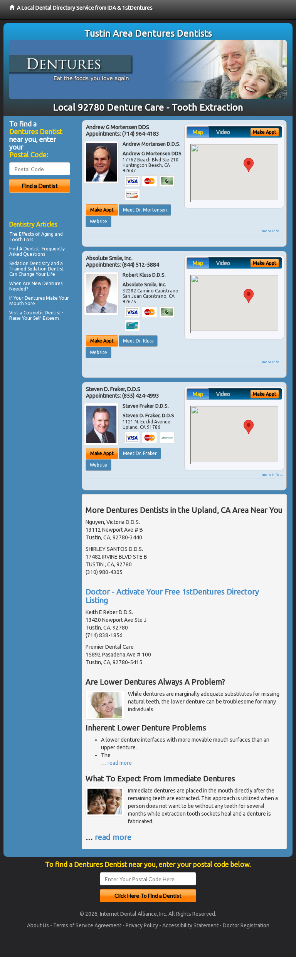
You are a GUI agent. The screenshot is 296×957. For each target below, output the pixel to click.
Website (98, 221)
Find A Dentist (24, 248)
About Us (38, 925)
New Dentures (47, 283)
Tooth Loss (21, 239)
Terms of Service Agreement (87, 925)
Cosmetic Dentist (42, 312)
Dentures (35, 298)
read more (120, 763)
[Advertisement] (48, 390)
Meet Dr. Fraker (140, 453)
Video (223, 132)
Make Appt (102, 209)
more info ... (272, 231)
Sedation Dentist (45, 268)
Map (198, 132)
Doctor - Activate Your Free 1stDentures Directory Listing (172, 595)
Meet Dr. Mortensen (145, 209)
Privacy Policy (142, 925)
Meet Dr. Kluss (138, 340)
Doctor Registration (246, 925)
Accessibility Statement (190, 925)
